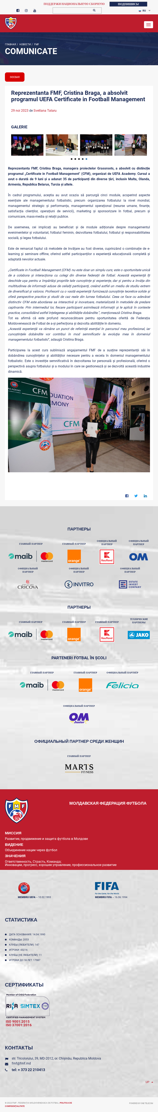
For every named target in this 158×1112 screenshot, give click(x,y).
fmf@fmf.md (21, 1063)
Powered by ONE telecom (141, 1103)
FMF (36, 44)
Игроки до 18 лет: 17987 (25, 960)
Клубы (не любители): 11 (26, 955)
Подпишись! (128, 4)
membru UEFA (26, 897)
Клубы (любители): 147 (25, 944)
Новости (25, 44)
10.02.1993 (44, 897)
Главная (10, 44)
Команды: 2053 (19, 939)
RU (144, 10)
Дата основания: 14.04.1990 (27, 934)
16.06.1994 (121, 897)
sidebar (15, 77)
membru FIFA (103, 897)
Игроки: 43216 (19, 949)
